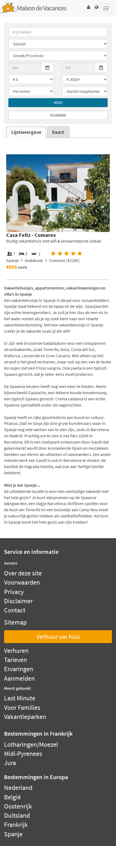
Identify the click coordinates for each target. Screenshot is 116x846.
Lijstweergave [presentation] (26, 132)
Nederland (18, 787)
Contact (14, 610)
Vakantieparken (25, 716)
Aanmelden (19, 678)
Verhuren (16, 650)
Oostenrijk (18, 806)
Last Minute (19, 698)
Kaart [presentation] (58, 132)
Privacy (14, 592)
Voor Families (22, 707)
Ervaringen (18, 669)
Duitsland (17, 815)
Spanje (13, 834)
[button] (88, 7)
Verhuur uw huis (58, 636)
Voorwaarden (22, 582)
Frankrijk (16, 824)
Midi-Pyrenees (23, 753)
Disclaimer (18, 601)
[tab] (26, 132)
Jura (10, 763)
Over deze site (23, 573)
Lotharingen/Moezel (31, 744)
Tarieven (15, 660)
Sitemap (15, 622)
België (12, 797)
